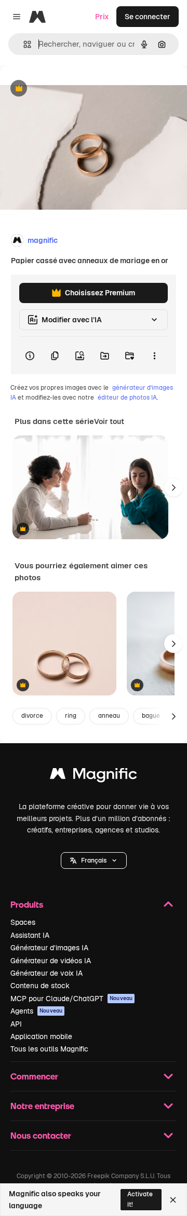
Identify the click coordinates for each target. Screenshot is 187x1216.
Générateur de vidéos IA (50, 960)
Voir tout (109, 421)
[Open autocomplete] (23, 44)
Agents (36, 1011)
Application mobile (41, 1036)
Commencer (34, 1076)
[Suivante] (173, 487)
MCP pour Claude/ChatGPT (71, 998)
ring (70, 716)
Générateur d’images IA (49, 947)
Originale (68, 89)
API (16, 1024)
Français (93, 860)
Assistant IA (29, 935)
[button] (94, 860)
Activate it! (140, 1199)
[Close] (173, 1200)
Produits (26, 904)
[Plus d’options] (154, 355)
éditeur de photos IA (127, 397)
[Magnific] (93, 776)
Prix (102, 16)
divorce (32, 716)
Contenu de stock (40, 985)
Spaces (22, 922)
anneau (109, 716)
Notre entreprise (42, 1105)
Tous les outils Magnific (49, 1049)
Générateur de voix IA (46, 973)
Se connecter (147, 16)
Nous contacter (40, 1135)
